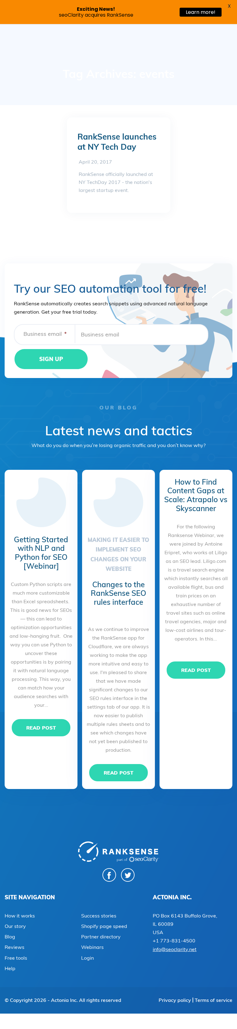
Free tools (16, 958)
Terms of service (213, 1000)
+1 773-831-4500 (174, 940)
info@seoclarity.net (175, 949)
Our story (15, 926)
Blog (10, 936)
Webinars (92, 947)
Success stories (98, 916)
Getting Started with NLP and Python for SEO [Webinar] (41, 553)
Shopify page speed (104, 926)
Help (10, 968)
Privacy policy (175, 1000)
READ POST (41, 728)
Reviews (14, 947)
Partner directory (101, 936)
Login (87, 958)
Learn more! (200, 12)
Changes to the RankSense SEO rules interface (118, 593)
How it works (20, 916)
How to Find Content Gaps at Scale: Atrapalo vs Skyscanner (195, 495)
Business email (45, 333)
